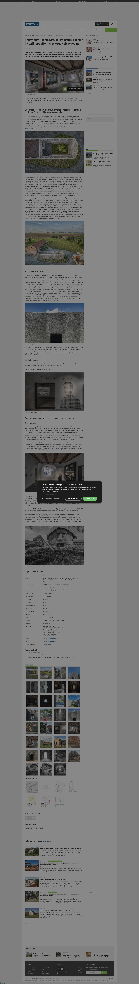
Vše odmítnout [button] (73, 499)
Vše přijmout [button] (90, 499)
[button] (69, 494)
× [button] (99, 482)
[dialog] (69, 492)
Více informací (54, 491)
